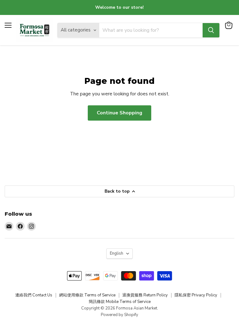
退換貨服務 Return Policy (145, 295)
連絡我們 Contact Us (33, 295)
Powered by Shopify (119, 315)
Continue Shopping (119, 112)
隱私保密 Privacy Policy (196, 295)
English (116, 253)
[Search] (211, 30)
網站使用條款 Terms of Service (87, 295)
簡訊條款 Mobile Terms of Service (120, 301)
